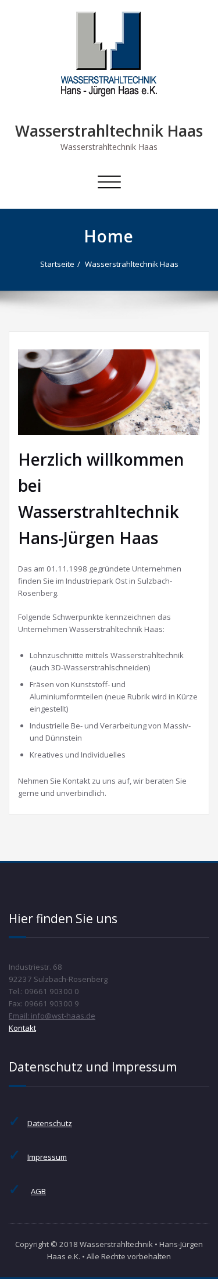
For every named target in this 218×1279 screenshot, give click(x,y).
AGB (38, 1191)
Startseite (57, 264)
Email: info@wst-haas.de (52, 1015)
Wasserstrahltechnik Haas (109, 130)
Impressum (47, 1157)
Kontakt (22, 1028)
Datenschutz (49, 1123)
